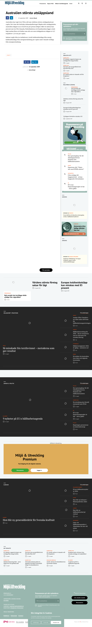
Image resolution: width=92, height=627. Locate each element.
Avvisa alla (45, 622)
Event (71, 3)
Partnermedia (14, 615)
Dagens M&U (50, 3)
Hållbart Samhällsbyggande (61, 3)
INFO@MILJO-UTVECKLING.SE (16, 608)
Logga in (39, 470)
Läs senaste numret (79, 598)
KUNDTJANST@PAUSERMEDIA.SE (17, 606)
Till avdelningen (84, 313)
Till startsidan (46, 270)
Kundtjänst (27, 622)
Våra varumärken (20, 622)
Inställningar (36, 622)
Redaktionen (6, 615)
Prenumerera (43, 3)
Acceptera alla (56, 622)
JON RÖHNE (6, 600)
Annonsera (20, 615)
